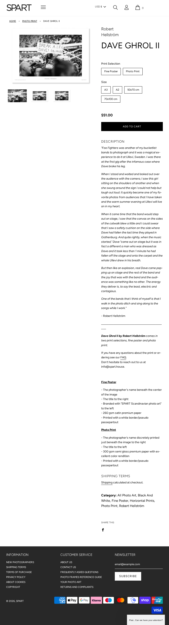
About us (66, 562)
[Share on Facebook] (104, 529)
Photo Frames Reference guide (81, 577)
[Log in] (126, 8)
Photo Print (29, 21)
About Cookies (15, 582)
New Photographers (20, 562)
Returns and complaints (76, 587)
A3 (106, 88)
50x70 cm (133, 88)
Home (12, 21)
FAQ (123, 357)
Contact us (68, 567)
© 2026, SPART (15, 601)
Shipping (107, 482)
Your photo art (70, 582)
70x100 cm (110, 98)
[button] (100, 6)
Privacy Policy (15, 577)
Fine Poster (111, 70)
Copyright (13, 587)
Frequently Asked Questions (79, 572)
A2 (117, 88)
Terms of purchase (19, 572)
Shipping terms (16, 567)
